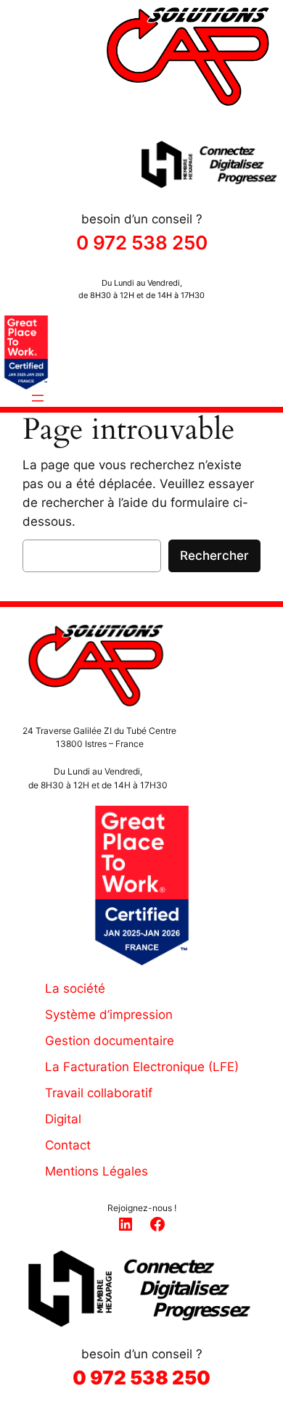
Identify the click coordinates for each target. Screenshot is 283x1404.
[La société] (63, 988)
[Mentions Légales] (85, 1171)
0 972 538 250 (142, 242)
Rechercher (214, 555)
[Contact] (56, 1145)
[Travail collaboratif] (87, 1092)
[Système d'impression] (97, 1014)
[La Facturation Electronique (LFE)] (130, 1066)
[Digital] (51, 1119)
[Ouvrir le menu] (37, 398)
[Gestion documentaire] (98, 1040)
